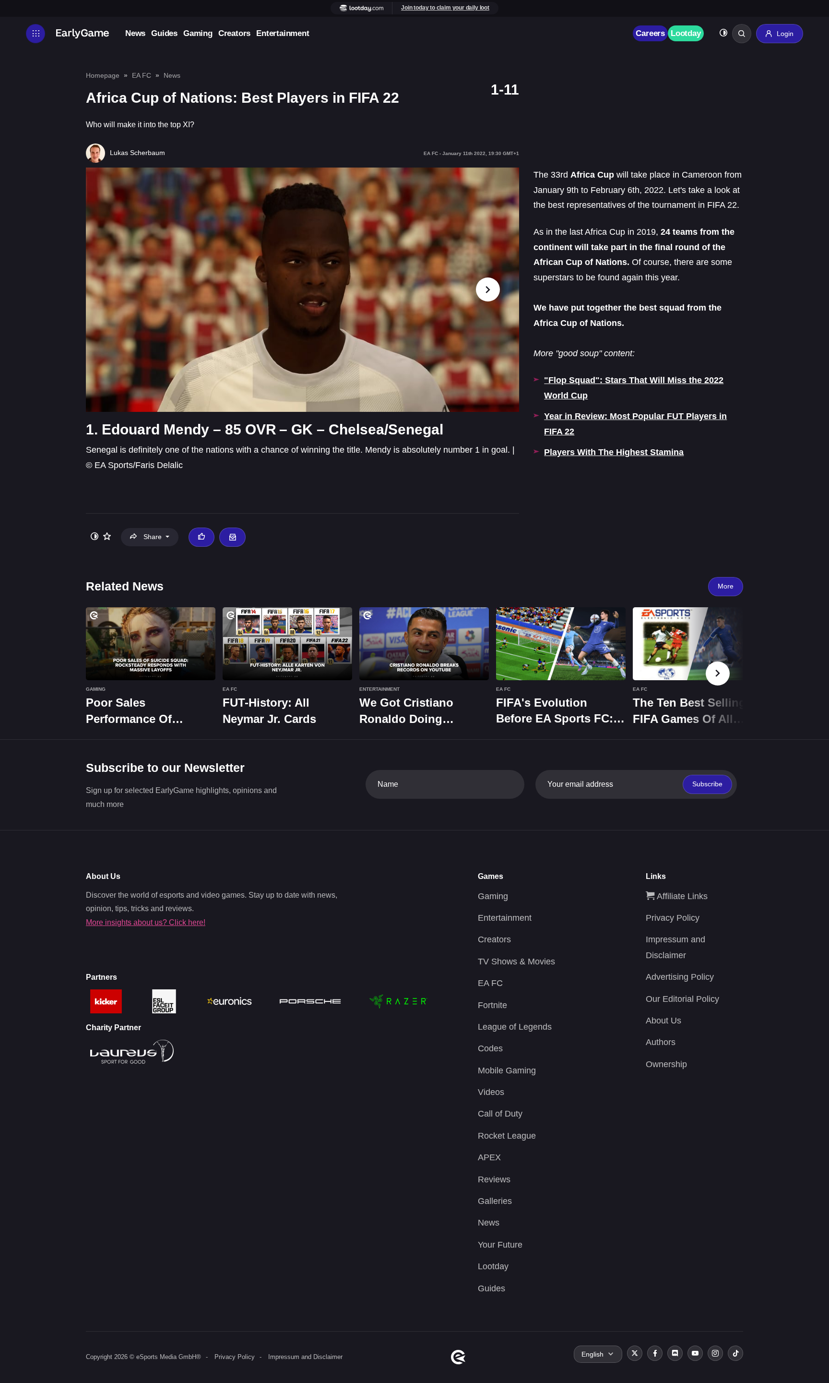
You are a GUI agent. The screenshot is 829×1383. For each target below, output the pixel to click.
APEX (489, 1157)
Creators (234, 33)
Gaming (198, 33)
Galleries (495, 1201)
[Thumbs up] (201, 537)
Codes (490, 1048)
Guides (164, 33)
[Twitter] (634, 1353)
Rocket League (507, 1136)
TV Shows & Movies (516, 961)
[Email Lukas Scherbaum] (232, 537)
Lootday (686, 33)
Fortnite (492, 1005)
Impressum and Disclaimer (305, 1356)
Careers (650, 33)
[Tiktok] (735, 1353)
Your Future (500, 1245)
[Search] (741, 33)
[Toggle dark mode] (723, 34)
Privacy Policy (672, 918)
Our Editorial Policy (682, 999)
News (135, 33)
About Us (663, 1020)
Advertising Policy (680, 977)
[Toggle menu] (35, 33)
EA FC (141, 75)
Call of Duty (500, 1113)
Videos (491, 1092)
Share (153, 537)
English (592, 1354)
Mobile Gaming (507, 1070)
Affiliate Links (681, 896)
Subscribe (707, 784)
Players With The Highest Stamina (614, 452)
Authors (660, 1042)
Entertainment (282, 33)
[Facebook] (655, 1353)
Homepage (102, 75)
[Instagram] (715, 1353)
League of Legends (515, 1027)
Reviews (494, 1179)
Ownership (666, 1064)
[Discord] (675, 1353)
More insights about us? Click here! (145, 922)
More (726, 586)
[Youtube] (695, 1353)
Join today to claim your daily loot (445, 7)
